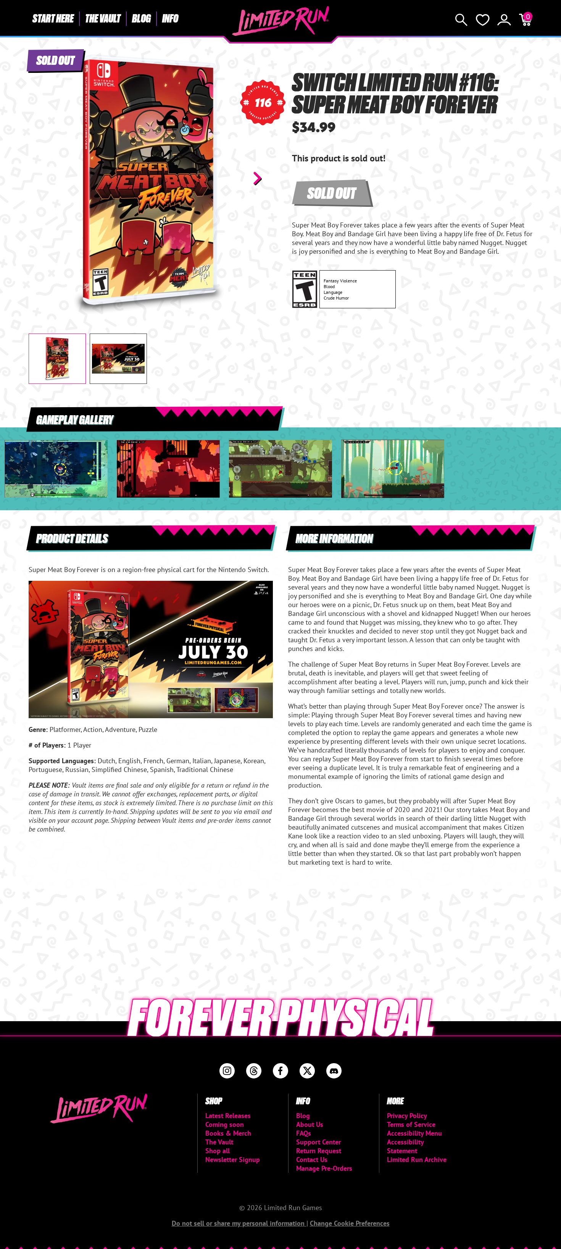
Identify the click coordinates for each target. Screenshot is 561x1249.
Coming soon (224, 1124)
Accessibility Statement (405, 1146)
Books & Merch (228, 1133)
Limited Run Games (280, 21)
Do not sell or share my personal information (239, 1223)
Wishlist (483, 20)
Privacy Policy (407, 1115)
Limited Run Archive (417, 1159)
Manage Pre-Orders (324, 1168)
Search (461, 20)
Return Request (318, 1150)
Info (170, 18)
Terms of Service (411, 1124)
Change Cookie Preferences (350, 1223)
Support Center (318, 1142)
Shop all (217, 1150)
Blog (141, 18)
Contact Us (311, 1159)
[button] (40, 178)
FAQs (303, 1133)
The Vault (103, 18)
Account (504, 20)
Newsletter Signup (232, 1159)
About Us (309, 1124)
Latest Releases (228, 1115)
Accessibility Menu (414, 1133)
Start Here (53, 18)
